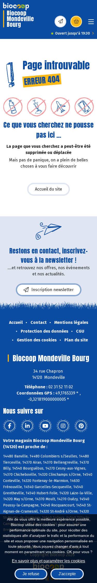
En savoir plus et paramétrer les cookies (48, 561)
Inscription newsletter (52, 289)
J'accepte (67, 574)
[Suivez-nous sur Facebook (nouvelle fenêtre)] (9, 426)
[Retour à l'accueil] (16, 6)
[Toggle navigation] (91, 23)
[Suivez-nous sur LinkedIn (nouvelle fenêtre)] (27, 426)
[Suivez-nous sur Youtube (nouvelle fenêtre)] (45, 426)
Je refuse (31, 574)
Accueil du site (48, 189)
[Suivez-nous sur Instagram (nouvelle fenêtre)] (63, 426)
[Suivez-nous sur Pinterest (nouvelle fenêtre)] (80, 426)
